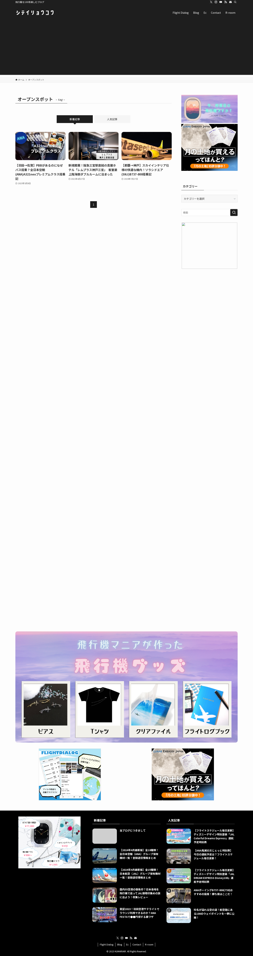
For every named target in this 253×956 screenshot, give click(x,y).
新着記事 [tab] (75, 119)
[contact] (230, 2)
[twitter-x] (211, 2)
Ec (127, 944)
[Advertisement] (126, 49)
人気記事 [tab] (112, 119)
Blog (119, 944)
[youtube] (220, 2)
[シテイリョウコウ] (34, 12)
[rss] (225, 2)
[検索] (235, 2)
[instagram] (216, 2)
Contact (136, 944)
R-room (149, 944)
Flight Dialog (107, 944)
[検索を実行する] (234, 212)
